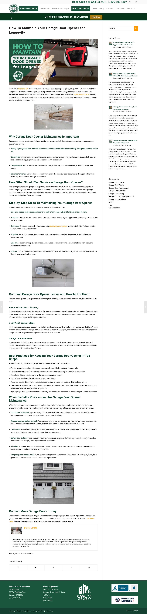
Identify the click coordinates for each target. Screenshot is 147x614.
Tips (110, 205)
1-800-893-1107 (117, 1)
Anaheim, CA (23, 89)
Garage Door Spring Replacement (121, 196)
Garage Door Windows (117, 199)
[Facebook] (133, 1)
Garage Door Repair (116, 185)
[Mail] (136, 1)
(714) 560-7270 (15, 598)
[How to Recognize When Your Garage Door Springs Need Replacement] (1, 307)
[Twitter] (129, 1)
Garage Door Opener (117, 182)
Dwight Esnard (28, 554)
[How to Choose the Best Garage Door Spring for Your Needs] (145, 307)
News (111, 202)
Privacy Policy (49, 611)
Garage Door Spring (116, 194)
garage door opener (81, 94)
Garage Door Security (117, 191)
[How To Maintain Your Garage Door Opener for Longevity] (53, 62)
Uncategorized (114, 208)
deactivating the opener (58, 226)
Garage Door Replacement (119, 188)
